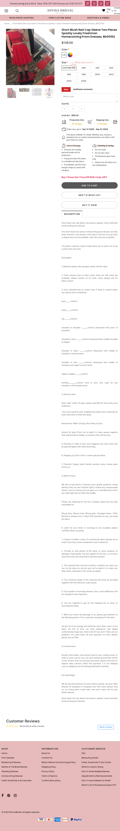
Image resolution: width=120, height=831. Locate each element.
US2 (97, 68)
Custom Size (68, 68)
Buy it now (89, 205)
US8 (84, 74)
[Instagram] (15, 795)
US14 (69, 81)
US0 (84, 68)
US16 (83, 81)
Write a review (106, 727)
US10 (97, 74)
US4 (111, 68)
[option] (21, 18)
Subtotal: (66, 115)
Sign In (109, 10)
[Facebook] (3, 795)
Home (6, 23)
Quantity (65, 103)
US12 (111, 74)
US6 (69, 74)
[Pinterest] (8, 795)
